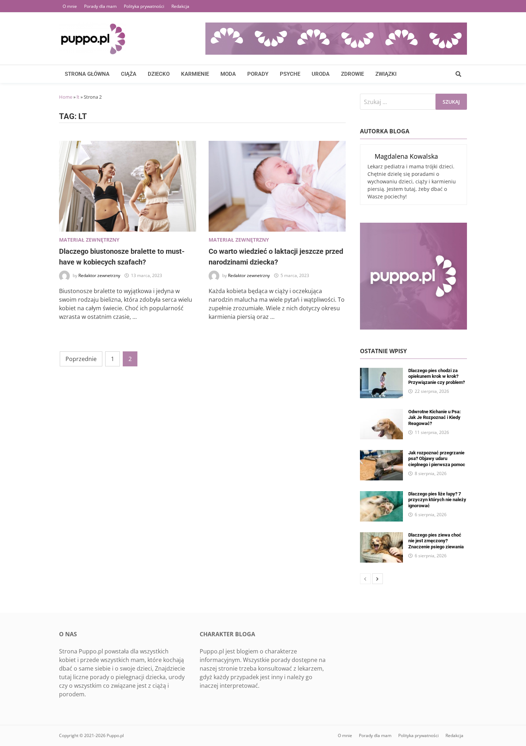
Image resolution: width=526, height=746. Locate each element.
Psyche (290, 74)
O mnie (70, 6)
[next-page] (377, 578)
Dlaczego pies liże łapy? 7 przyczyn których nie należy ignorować (437, 499)
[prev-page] (365, 578)
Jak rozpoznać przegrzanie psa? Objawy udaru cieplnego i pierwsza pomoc (436, 458)
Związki (385, 74)
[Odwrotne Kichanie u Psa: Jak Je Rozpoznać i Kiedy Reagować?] (381, 413)
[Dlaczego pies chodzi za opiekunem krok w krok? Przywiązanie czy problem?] (381, 372)
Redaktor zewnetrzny (99, 275)
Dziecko (159, 74)
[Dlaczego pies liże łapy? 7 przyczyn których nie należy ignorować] (381, 495)
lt (78, 97)
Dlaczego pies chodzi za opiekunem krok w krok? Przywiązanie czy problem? (436, 376)
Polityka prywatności (144, 6)
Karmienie (195, 74)
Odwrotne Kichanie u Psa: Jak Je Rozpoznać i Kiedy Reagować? (434, 417)
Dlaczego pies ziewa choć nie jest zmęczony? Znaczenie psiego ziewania (436, 540)
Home (65, 97)
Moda (228, 74)
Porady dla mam (100, 6)
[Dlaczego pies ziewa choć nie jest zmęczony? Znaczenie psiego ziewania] (381, 536)
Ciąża (128, 74)
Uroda (321, 74)
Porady (257, 74)
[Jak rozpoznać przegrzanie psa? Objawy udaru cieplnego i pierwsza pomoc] (381, 454)
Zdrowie (352, 74)
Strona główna (87, 74)
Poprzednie (81, 359)
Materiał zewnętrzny (89, 239)
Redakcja (180, 6)
